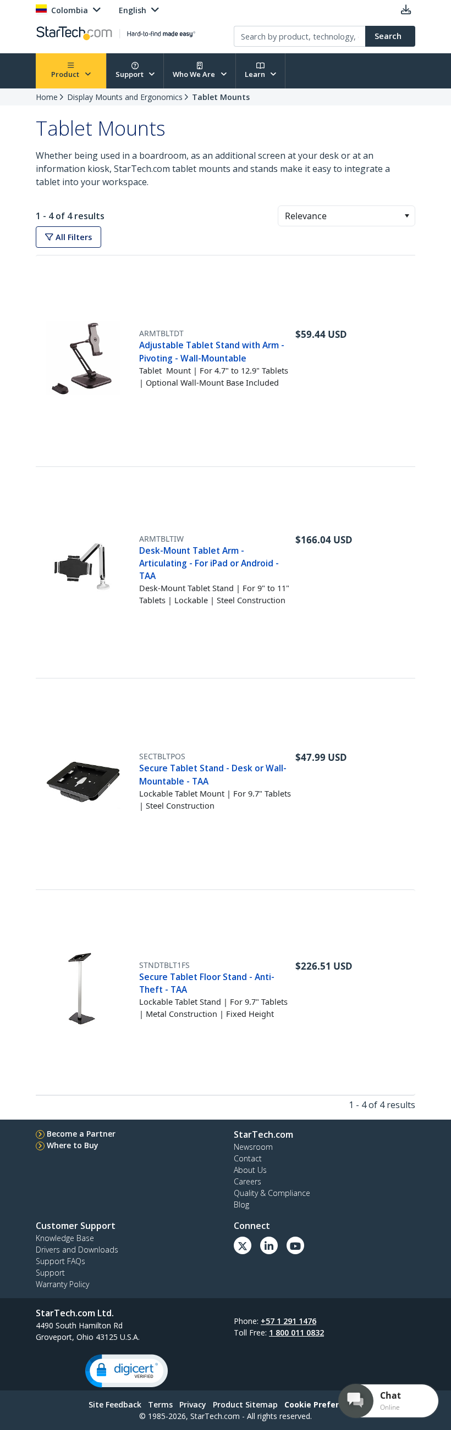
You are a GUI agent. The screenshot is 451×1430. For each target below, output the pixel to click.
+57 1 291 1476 (288, 1321)
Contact (248, 1158)
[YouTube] (295, 1245)
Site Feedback (115, 1404)
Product (66, 74)
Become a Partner (81, 1133)
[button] (407, 216)
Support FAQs (60, 1261)
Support (130, 74)
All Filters (72, 237)
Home (47, 97)
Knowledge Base (65, 1238)
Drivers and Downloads (77, 1249)
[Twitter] (242, 1245)
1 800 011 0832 (296, 1332)
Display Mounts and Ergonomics (125, 97)
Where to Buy (72, 1145)
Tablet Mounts (221, 97)
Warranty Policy (62, 1284)
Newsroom (253, 1147)
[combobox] (346, 215)
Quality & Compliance (272, 1193)
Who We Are (195, 74)
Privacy (192, 1404)
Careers (247, 1181)
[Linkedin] (269, 1245)
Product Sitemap (245, 1404)
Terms (160, 1404)
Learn (256, 74)
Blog (241, 1204)
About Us (250, 1170)
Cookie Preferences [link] (323, 1404)
